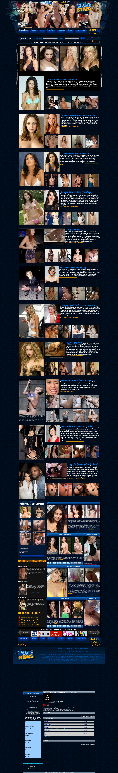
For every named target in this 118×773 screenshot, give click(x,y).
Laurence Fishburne (29, 726)
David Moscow (28, 742)
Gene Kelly (27, 738)
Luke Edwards (28, 749)
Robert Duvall (28, 724)
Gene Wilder (28, 731)
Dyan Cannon (47, 736)
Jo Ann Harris (62, 722)
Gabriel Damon (28, 752)
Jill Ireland (47, 725)
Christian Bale (28, 721)
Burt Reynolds (28, 728)
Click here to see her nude (87, 716)
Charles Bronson (29, 733)
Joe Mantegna (28, 740)
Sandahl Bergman (57, 728)
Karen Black (47, 731)
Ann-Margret (47, 722)
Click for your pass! (33, 763)
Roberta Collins (53, 725)
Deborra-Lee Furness (55, 722)
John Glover (28, 745)
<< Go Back (33, 696)
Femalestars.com (33, 707)
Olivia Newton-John (49, 728)
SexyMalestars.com (33, 768)
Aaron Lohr (28, 754)
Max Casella (28, 747)
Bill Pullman (28, 735)
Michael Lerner (28, 756)
